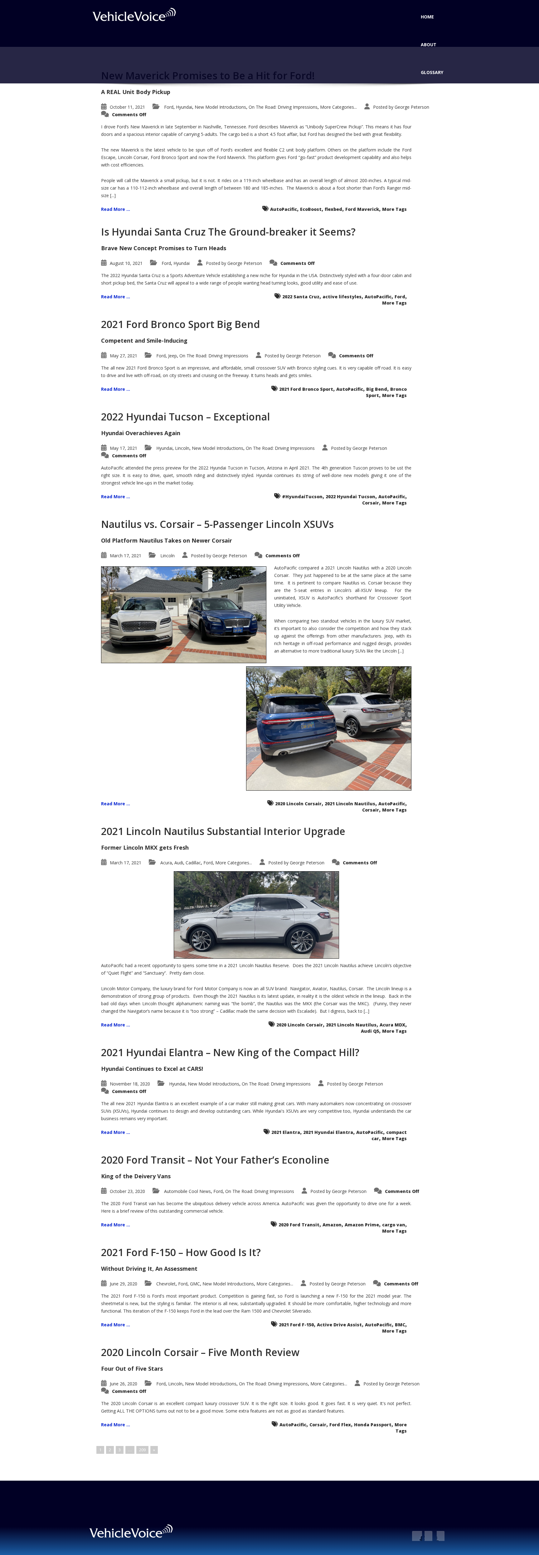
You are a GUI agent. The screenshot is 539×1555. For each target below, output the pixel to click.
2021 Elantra (285, 1132)
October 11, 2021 (127, 107)
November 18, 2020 (130, 1084)
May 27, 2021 (123, 356)
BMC (400, 1325)
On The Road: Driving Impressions (283, 107)
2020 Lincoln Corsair (298, 804)
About (428, 44)
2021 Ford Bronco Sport (306, 389)
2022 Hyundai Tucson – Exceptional (185, 416)
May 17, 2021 (123, 448)
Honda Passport (372, 1425)
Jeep (172, 356)
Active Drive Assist (339, 1325)
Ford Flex (340, 1425)
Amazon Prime (362, 1225)
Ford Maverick (362, 209)
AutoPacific (283, 209)
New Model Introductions (220, 107)
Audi (178, 863)
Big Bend (376, 389)
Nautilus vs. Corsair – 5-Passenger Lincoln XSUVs (217, 524)
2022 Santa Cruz (300, 297)
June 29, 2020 (123, 1284)
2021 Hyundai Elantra (328, 1132)
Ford (168, 107)
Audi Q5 (370, 1031)
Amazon (332, 1225)
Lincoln (182, 448)
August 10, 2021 (126, 263)
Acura (166, 863)
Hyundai (184, 107)
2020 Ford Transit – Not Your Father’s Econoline (215, 1159)
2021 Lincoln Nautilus (350, 804)
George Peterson (412, 107)
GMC (195, 1284)
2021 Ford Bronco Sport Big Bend (180, 324)
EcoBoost (311, 209)
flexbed (333, 209)
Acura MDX (392, 1025)
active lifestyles (342, 297)
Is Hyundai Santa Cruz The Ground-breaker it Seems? (228, 231)
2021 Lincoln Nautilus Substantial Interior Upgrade (223, 831)
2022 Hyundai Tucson (350, 496)
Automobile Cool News (187, 1191)
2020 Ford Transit (299, 1225)
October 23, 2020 (127, 1191)
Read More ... (115, 209)
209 (142, 1450)
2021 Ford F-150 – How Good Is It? (181, 1252)
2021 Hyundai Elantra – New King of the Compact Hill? (230, 1052)
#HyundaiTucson (302, 496)
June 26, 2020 (123, 1384)
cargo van (393, 1225)
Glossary (432, 72)
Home (427, 17)
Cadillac (193, 863)
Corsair (370, 503)
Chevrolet (166, 1284)
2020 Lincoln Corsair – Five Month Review (200, 1352)
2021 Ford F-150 (296, 1325)
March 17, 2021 (125, 556)
